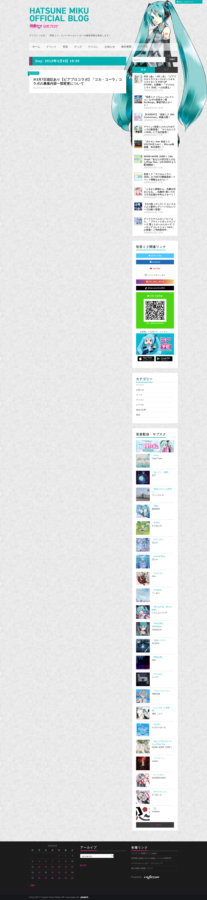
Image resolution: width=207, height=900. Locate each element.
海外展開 (126, 47)
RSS (84, 865)
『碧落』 (156, 506)
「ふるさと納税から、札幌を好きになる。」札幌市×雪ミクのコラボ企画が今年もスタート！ (160, 192)
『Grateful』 (157, 590)
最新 (143, 70)
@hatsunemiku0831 (156, 288)
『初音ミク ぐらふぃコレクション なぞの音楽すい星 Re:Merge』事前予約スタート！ (159, 101)
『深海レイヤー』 (160, 640)
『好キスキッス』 (160, 792)
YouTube (156, 268)
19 (39, 873)
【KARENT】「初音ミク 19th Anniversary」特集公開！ (159, 115)
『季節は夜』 (158, 657)
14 (52, 867)
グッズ (78, 47)
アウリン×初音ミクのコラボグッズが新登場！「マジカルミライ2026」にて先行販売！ (160, 129)
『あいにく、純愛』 (161, 472)
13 (46, 867)
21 (52, 873)
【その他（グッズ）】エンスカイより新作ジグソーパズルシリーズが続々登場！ (160, 207)
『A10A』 (156, 523)
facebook (156, 262)
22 (59, 873)
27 (46, 878)
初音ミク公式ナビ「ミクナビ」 (155, 332)
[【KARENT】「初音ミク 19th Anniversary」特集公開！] (138, 117)
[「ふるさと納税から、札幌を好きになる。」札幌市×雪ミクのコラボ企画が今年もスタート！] (138, 191)
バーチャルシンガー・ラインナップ (147, 863)
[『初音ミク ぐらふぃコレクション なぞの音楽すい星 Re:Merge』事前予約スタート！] (138, 99)
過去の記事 (141, 410)
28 (52, 878)
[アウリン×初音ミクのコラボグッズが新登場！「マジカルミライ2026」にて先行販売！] (138, 129)
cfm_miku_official (156, 282)
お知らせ (110, 47)
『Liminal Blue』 (159, 556)
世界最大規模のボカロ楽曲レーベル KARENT (151, 858)
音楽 (65, 47)
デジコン (93, 47)
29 (59, 878)
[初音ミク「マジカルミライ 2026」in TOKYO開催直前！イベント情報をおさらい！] (138, 176)
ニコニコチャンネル (156, 275)
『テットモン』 (159, 775)
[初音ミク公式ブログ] (59, 18)
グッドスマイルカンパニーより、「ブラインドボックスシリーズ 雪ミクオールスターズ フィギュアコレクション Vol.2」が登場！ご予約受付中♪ (160, 224)
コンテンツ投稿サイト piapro (144, 853)
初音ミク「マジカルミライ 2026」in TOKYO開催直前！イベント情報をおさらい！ (159, 177)
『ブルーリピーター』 (162, 691)
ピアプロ (143, 47)
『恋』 (155, 808)
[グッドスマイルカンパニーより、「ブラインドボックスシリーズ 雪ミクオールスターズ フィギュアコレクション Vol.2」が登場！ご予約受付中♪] (138, 221)
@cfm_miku (156, 256)
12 (39, 867)
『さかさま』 (158, 573)
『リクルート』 (159, 758)
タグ (166, 70)
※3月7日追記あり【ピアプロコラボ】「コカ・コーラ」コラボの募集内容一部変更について (77, 81)
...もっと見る (155, 825)
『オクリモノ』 (159, 539)
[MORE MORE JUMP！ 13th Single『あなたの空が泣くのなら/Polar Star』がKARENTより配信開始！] (138, 159)
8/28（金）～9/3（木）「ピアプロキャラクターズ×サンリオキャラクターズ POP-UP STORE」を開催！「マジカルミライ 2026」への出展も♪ (160, 82)
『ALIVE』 (157, 724)
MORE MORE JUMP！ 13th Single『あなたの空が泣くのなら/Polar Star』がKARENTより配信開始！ (160, 160)
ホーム (36, 47)
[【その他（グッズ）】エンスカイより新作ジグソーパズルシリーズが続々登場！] (138, 206)
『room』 (156, 455)
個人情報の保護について (142, 868)
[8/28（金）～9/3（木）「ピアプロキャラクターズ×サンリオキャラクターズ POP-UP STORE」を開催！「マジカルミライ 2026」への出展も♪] (138, 79)
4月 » (33, 885)
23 (66, 873)
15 (59, 867)
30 (66, 878)
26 (39, 878)
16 (66, 867)
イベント (51, 47)
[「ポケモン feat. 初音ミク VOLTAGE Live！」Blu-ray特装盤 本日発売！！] (138, 144)
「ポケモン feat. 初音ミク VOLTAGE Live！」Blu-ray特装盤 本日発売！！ (159, 144)
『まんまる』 (158, 674)
